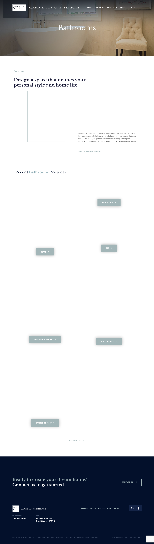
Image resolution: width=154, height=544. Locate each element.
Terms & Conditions (120, 537)
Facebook (138, 508)
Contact (133, 8)
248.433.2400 (19, 518)
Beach (44, 252)
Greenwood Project (43, 339)
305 (107, 248)
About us (84, 508)
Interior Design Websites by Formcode (82, 537)
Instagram (132, 508)
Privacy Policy (136, 537)
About (90, 8)
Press (122, 8)
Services (100, 8)
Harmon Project (44, 423)
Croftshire (107, 203)
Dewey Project (108, 341)
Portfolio (112, 8)
